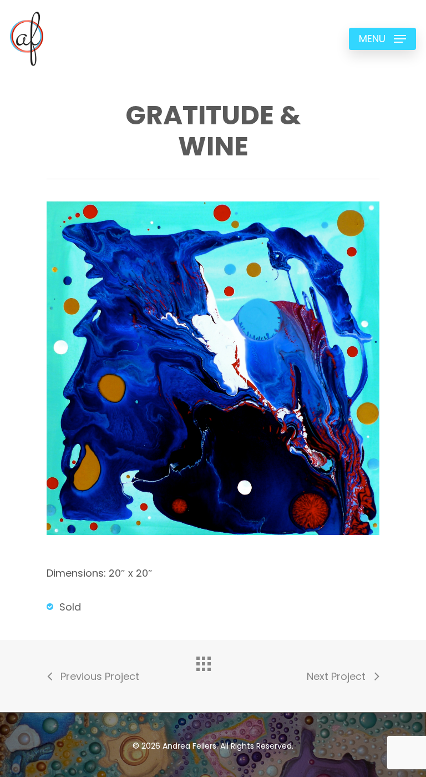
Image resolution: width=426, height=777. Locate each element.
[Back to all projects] (213, 673)
